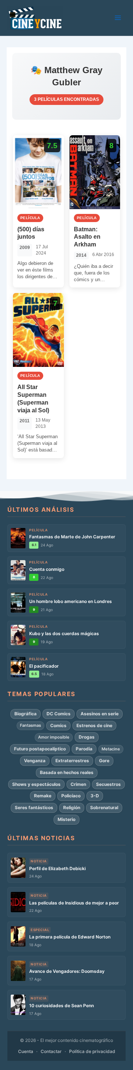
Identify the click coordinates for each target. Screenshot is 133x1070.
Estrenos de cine (94, 725)
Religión (71, 807)
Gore (104, 760)
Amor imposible (53, 737)
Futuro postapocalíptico (40, 749)
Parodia (84, 749)
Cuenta (25, 1051)
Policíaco (71, 795)
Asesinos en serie (100, 713)
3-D (95, 795)
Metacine (111, 749)
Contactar (51, 1051)
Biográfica (25, 713)
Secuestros (108, 784)
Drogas (87, 737)
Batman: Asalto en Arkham (87, 237)
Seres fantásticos (34, 807)
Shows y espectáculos (36, 784)
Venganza (34, 760)
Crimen (78, 784)
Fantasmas (30, 725)
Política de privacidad (92, 1051)
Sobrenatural (104, 807)
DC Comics (59, 713)
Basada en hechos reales (66, 772)
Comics (58, 725)
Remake (42, 795)
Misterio (66, 819)
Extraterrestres (72, 760)
